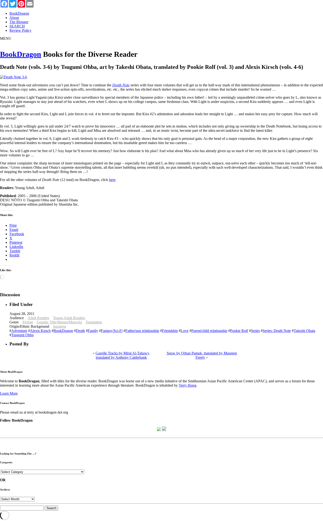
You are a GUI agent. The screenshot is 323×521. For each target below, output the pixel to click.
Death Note (121, 85)
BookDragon (20, 54)
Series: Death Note (277, 331)
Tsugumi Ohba (22, 335)
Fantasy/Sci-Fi (111, 331)
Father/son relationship (142, 331)
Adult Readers (38, 318)
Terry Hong (187, 385)
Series (255, 331)
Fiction (27, 322)
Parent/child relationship (209, 331)
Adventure (19, 331)
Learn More (9, 393)
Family (93, 331)
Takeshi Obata (304, 331)
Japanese (59, 326)
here (112, 180)
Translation (94, 322)
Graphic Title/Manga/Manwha (59, 322)
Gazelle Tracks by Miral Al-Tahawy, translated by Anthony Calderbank (123, 355)
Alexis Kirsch (40, 331)
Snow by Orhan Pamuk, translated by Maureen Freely (202, 355)
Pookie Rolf (239, 331)
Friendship (170, 331)
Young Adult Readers (69, 318)
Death (80, 331)
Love (184, 331)
